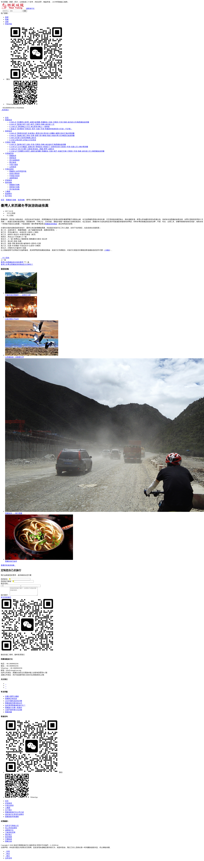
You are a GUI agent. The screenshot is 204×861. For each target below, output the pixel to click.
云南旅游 (12, 167)
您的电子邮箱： (7, 581)
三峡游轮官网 (10, 832)
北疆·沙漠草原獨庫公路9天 (22, 138)
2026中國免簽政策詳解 (13, 701)
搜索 (24, 11)
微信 (7, 856)
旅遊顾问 (8, 194)
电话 (7, 854)
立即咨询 (8, 858)
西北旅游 (12, 162)
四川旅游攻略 (14, 189)
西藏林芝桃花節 (11, 698)
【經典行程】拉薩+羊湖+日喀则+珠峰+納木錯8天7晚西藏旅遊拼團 (37, 144)
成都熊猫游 (13, 178)
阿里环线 (8, 24)
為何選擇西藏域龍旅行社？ (15, 705)
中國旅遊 (8, 839)
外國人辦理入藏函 (12, 696)
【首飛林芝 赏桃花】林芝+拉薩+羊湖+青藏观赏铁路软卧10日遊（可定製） (40, 129)
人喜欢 (5, 258)
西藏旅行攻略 (14, 185)
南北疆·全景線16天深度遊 (22, 140)
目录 (7, 851)
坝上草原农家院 (11, 828)
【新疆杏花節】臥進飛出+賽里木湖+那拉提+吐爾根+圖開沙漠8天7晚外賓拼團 (41, 133)
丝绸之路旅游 (14, 173)
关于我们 (8, 810)
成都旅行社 (9, 830)
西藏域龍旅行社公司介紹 (14, 812)
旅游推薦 (8, 837)
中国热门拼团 (10, 142)
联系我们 (5, 110)
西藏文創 (8, 841)
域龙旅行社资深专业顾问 (14, 814)
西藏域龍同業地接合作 (13, 703)
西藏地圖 (8, 712)
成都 (6, 22)
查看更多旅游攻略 (8, 565)
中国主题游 (9, 169)
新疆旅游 (8, 131)
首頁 (6, 118)
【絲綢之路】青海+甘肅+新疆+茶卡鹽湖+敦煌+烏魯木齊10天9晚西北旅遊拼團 (41, 135)
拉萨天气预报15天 (12, 826)
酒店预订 (8, 834)
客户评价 (8, 196)
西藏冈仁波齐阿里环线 (17, 171)
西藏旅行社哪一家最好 (13, 707)
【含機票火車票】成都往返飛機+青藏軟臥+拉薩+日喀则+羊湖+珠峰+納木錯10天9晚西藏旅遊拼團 (49, 122)
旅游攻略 (8, 182)
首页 (2, 200)
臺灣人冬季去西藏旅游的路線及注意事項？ (17, 264)
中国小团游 (13, 164)
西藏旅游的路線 (51, 224)
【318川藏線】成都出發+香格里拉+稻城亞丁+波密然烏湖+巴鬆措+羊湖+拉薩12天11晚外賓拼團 (48, 147)
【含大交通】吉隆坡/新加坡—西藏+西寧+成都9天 (31, 149)
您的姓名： (5, 579)
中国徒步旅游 (14, 176)
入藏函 (7, 191)
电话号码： (5, 583)
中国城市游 (9, 153)
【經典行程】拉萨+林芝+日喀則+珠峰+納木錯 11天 (31, 124)
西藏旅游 (8, 120)
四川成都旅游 (14, 160)
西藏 (6, 19)
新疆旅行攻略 (14, 187)
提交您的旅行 (6, 597)
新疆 (6, 17)
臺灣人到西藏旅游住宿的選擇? (12, 262)
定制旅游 (8, 180)
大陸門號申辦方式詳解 (13, 710)
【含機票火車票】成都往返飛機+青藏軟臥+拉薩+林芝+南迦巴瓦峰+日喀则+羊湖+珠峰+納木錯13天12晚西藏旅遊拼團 (56, 151)
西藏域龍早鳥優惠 (12, 816)
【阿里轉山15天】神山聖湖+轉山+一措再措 (29, 126)
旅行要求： (5, 595)
